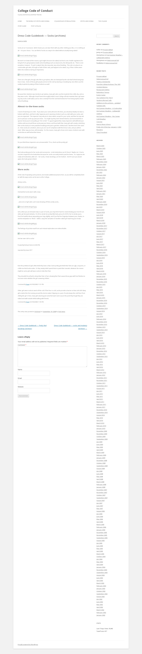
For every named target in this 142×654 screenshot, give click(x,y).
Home (20, 21)
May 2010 (100, 418)
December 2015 (102, 279)
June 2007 (100, 506)
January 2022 (101, 178)
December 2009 (102, 431)
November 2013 (102, 324)
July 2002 (99, 599)
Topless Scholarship (103, 82)
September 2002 (102, 594)
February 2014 (101, 319)
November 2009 (102, 434)
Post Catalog (36, 26)
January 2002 (101, 615)
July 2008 (99, 471)
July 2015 (99, 287)
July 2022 (99, 172)
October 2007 (101, 495)
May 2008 (100, 476)
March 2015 (100, 295)
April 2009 (100, 450)
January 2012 (101, 375)
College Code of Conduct (35, 11)
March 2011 (100, 402)
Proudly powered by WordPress (28, 645)
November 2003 (102, 570)
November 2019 (102, 204)
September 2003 (102, 573)
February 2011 (101, 404)
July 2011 (99, 391)
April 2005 (100, 551)
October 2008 (101, 463)
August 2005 (101, 541)
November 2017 (102, 228)
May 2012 (100, 364)
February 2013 (101, 346)
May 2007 (100, 509)
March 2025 (100, 156)
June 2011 (100, 394)
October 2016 (101, 252)
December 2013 (102, 322)
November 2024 (102, 162)
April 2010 (100, 420)
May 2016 (100, 266)
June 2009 (100, 444)
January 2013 (101, 348)
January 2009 (101, 458)
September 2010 (102, 412)
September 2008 (102, 466)
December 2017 (102, 226)
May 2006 (100, 519)
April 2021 (100, 188)
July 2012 (99, 359)
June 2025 (100, 151)
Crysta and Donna (87, 21)
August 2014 (101, 311)
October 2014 (101, 306)
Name (20, 369)
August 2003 (101, 575)
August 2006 (101, 511)
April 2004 (100, 565)
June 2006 (100, 517)
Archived (37, 312)
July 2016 (99, 260)
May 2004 (100, 562)
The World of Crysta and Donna (37, 21)
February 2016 (101, 274)
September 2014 (102, 308)
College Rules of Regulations (64, 21)
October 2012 (101, 354)
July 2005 (99, 543)
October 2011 (101, 383)
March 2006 (100, 525)
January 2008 (101, 487)
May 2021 (100, 186)
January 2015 (101, 298)
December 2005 (102, 533)
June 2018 (100, 215)
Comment (22, 345)
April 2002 (100, 607)
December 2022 (102, 170)
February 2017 (101, 247)
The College (102, 21)
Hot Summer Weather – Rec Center (108, 116)
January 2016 (101, 276)
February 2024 (101, 164)
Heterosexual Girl (113, 60)
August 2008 (101, 468)
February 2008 (101, 484)
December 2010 (102, 410)
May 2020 (100, 196)
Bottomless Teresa (103, 92)
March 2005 (100, 554)
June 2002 (100, 602)
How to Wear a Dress (104, 124)
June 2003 (100, 578)
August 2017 (101, 234)
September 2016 (102, 255)
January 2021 (101, 194)
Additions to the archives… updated (108, 103)
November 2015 (102, 282)
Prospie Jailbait (108, 50)
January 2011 (101, 407)
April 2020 (100, 199)
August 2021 (101, 180)
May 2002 (100, 605)
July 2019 (99, 207)
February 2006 (101, 527)
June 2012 (100, 362)
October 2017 (101, 231)
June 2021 (100, 183)
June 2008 (100, 474)
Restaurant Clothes (103, 90)
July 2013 (99, 335)
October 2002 (101, 591)
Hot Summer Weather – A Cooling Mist (109, 108)
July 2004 (99, 559)
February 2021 (101, 191)
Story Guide (22, 26)
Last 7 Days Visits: (103, 629)
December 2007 (102, 490)
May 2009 (100, 447)
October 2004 (101, 557)
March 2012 (100, 370)
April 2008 (100, 479)
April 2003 (100, 581)
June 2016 (100, 263)
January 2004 (101, 567)
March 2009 (100, 452)
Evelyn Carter (101, 95)
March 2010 (100, 423)
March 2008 (100, 482)
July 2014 (99, 314)
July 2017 (99, 236)
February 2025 (101, 159)
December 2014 (102, 300)
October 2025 (101, 148)
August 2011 (101, 388)
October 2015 (101, 284)
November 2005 (102, 535)
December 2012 (102, 351)
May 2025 (100, 154)
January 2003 (101, 589)
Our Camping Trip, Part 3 (105, 98)
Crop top (99, 122)
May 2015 (100, 290)
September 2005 (102, 538)
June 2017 (100, 239)
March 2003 (100, 583)
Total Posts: (101, 631)
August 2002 (101, 597)
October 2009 (101, 436)
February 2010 (101, 426)
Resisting (100, 130)
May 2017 (100, 242)
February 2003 (101, 586)
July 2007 (99, 503)
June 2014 (100, 316)
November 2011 (102, 380)
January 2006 (101, 530)
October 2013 (101, 327)
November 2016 (102, 250)
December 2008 (102, 460)
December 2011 (102, 378)
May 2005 (100, 549)
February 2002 (101, 613)
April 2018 (100, 218)
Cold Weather (101, 119)
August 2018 (101, 212)
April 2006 (100, 522)
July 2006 (99, 514)
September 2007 (102, 498)
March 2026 (100, 146)
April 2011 (100, 399)
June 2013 (100, 338)
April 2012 (100, 367)
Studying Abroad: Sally (104, 100)
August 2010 (101, 415)
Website (21, 387)
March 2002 (100, 610)
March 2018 (100, 220)
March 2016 (100, 271)
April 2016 (100, 268)
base (27, 284)
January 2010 (101, 428)
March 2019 (100, 210)
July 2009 (99, 442)
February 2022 (101, 175)
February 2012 (101, 372)
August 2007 (101, 501)
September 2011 (102, 386)
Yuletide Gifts (101, 106)
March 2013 (100, 343)
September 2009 (102, 439)
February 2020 (101, 202)
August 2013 (101, 332)
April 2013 (100, 340)
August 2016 (101, 258)
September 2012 (102, 356)
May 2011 (100, 396)
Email (20, 378)
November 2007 (102, 493)
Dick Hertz (61, 312)
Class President (102, 132)
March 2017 (100, 244)
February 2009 (101, 455)
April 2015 (100, 292)
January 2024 (101, 167)
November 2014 (102, 303)
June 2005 (100, 546)
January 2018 (101, 223)
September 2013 (102, 330)
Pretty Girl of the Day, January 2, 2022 (109, 127)
